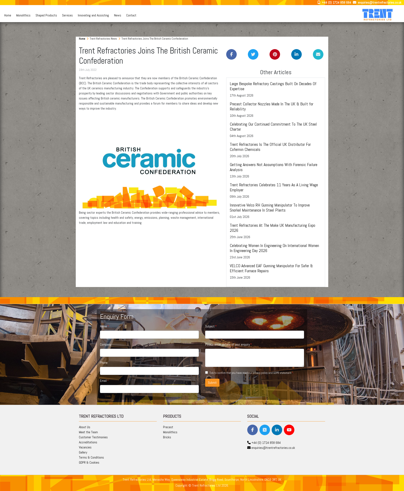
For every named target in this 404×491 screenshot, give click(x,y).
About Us (84, 427)
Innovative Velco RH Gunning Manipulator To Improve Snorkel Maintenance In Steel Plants (270, 207)
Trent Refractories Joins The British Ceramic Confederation (155, 38)
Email (103, 380)
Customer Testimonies (93, 437)
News (117, 15)
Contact (131, 15)
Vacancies (85, 447)
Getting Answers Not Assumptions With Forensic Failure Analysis (273, 167)
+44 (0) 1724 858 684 (336, 2)
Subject (210, 326)
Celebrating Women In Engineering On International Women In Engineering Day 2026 (274, 248)
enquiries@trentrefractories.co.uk (379, 2)
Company (105, 344)
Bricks (167, 437)
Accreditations (88, 442)
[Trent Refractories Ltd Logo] (378, 14)
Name (103, 326)
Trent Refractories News (104, 38)
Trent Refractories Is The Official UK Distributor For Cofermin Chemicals (270, 147)
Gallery (83, 452)
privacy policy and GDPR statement (272, 373)
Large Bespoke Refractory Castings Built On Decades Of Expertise (273, 86)
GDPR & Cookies (89, 462)
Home (7, 15)
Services (67, 15)
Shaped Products (46, 15)
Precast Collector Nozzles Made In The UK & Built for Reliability (271, 106)
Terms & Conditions (91, 457)
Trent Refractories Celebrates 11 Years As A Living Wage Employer (274, 187)
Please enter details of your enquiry (227, 344)
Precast (168, 427)
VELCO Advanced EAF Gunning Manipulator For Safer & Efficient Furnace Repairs (271, 268)
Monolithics (23, 15)
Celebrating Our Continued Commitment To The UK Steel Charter (273, 126)
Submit (212, 382)
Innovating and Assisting (93, 15)
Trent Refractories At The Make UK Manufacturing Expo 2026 (272, 228)
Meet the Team (88, 432)
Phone (104, 362)
